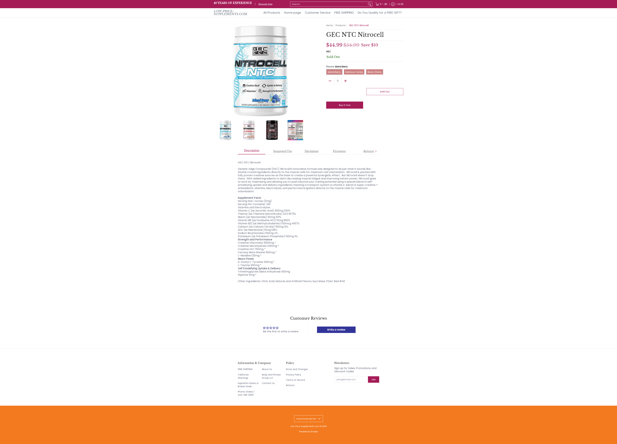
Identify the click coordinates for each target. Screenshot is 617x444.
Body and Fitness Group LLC (271, 376)
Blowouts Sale (265, 4)
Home (329, 25)
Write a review (336, 330)
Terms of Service (295, 380)
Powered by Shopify (308, 431)
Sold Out (385, 91)
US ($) (400, 4)
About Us (267, 369)
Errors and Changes (297, 369)
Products (341, 25)
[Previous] (215, 70)
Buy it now (344, 105)
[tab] (251, 151)
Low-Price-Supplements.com (230, 12)
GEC (328, 51)
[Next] (304, 70)
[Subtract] (330, 80)
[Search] (369, 4)
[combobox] (328, 4)
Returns (290, 385)
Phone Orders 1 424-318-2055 (246, 393)
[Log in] (393, 4)
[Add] (345, 80)
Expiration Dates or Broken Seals (248, 385)
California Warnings (243, 376)
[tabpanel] (308, 220)
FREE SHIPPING (245, 369)
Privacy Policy (293, 374)
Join (373, 379)
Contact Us (268, 383)
